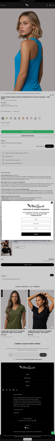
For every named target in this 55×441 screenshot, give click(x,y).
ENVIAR (36, 234)
